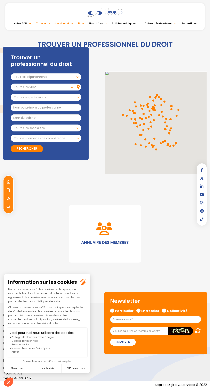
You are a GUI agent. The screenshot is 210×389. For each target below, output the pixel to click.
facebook (202, 170)
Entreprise (150, 310)
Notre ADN (20, 23)
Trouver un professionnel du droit (58, 23)
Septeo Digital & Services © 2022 (181, 384)
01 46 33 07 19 (21, 378)
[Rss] (8, 198)
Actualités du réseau (158, 23)
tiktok (202, 219)
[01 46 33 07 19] (8, 190)
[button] (166, 118)
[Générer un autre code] (196, 331)
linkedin (202, 186)
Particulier (124, 310)
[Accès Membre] (8, 182)
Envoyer (123, 342)
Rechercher (26, 148)
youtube (202, 194)
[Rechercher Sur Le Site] (8, 207)
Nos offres (96, 23)
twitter (202, 178)
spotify (202, 211)
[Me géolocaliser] (78, 87)
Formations (188, 23)
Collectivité (177, 310)
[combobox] (46, 77)
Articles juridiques (124, 23)
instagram (202, 202)
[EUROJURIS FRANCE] (105, 12)
